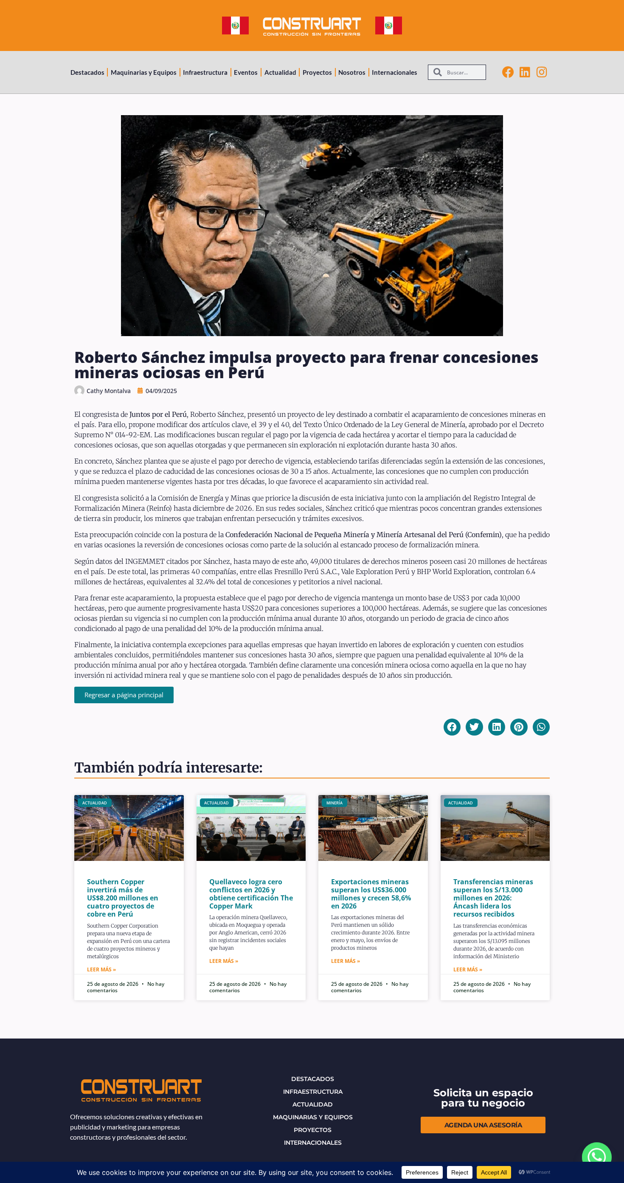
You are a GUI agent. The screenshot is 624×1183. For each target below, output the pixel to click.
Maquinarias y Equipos (144, 72)
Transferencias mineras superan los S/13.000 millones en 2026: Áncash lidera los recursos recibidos (493, 898)
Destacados (87, 72)
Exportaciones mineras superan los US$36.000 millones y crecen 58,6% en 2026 (371, 894)
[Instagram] (542, 72)
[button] (452, 727)
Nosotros (351, 72)
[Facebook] (508, 72)
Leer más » (101, 969)
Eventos (246, 72)
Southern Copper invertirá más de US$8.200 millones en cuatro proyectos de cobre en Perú (122, 898)
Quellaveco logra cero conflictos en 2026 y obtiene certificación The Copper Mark (251, 894)
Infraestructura (205, 72)
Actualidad (280, 72)
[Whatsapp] (597, 1157)
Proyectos (317, 72)
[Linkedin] (525, 72)
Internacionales (394, 72)
